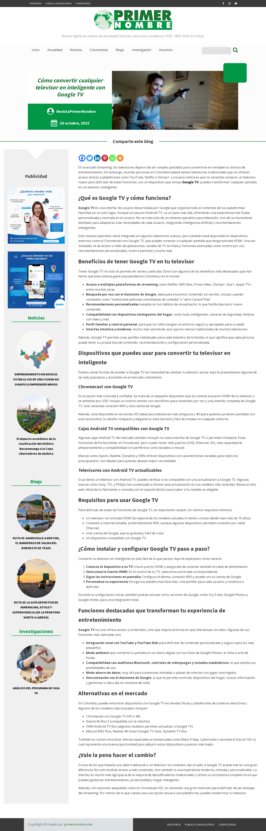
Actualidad (54, 50)
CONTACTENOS (83, 3)
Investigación (141, 50)
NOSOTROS (36, 3)
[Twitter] (89, 158)
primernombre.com (77, 824)
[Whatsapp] (112, 158)
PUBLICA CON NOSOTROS (59, 3)
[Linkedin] (97, 158)
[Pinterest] (104, 158)
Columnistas (99, 50)
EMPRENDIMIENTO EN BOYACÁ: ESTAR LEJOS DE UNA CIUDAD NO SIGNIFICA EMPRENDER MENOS (36, 379)
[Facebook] (82, 158)
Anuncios (166, 50)
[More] (120, 158)
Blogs (120, 50)
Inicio (36, 50)
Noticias (76, 50)
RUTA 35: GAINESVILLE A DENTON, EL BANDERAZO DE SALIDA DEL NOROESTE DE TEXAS (36, 543)
